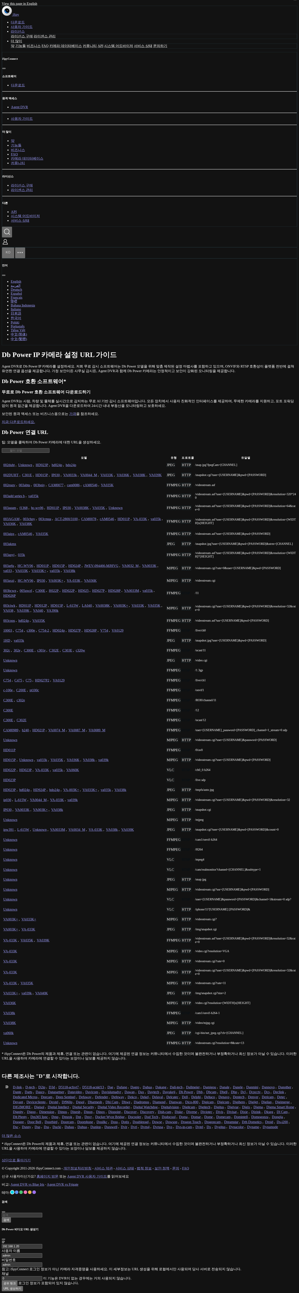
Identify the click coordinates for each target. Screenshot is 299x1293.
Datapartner (56, 1092)
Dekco (132, 1097)
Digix (246, 1107)
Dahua (147, 1087)
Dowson (171, 1122)
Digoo (31, 1112)
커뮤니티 (90, 46)
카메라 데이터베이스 (65, 46)
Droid (269, 1122)
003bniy (39, 485)
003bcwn (9, 590)
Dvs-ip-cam (184, 1127)
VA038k (69, 571)
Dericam (268, 1097)
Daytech (153, 1092)
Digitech (204, 1107)
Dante (17, 1092)
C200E (21, 690)
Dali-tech (176, 1087)
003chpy (29, 519)
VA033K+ (39, 571)
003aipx (8, 534)
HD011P (53, 508)
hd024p (57, 465)
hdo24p (71, 465)
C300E (40, 590)
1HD (6, 640)
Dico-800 (191, 1102)
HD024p (59, 630)
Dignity (18, 1112)
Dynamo (253, 1127)
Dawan (130, 1092)
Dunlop (95, 1127)
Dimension (46, 1112)
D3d (52, 1087)
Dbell (223, 1092)
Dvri (134, 1127)
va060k (8, 1033)
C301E (27, 475)
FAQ (45, 46)
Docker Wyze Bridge (110, 1117)
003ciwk (9, 605)
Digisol (39, 1107)
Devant (18, 1102)
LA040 (87, 605)
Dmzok (67, 1117)
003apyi (8, 555)
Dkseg (268, 1112)
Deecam (46, 1097)
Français (16, 297)
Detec (281, 1097)
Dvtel (199, 1127)
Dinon (88, 1112)
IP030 (55, 475)
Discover (130, 1112)
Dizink (256, 1112)
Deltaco (209, 1097)
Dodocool (169, 1117)
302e (17, 650)
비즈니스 (34, 46)
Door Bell (34, 1122)
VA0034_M (77, 829)
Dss (46, 1127)
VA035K (107, 485)
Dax (141, 1092)
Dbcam (211, 1092)
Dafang (122, 1087)
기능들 (20, 46)
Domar (196, 1117)
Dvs (169, 1127)
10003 (7, 630)
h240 (25, 730)
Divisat (232, 1112)
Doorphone (85, 1122)
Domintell (241, 1117)
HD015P (41, 475)
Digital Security (83, 1107)
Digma (258, 1107)
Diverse (191, 1112)
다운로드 (18, 22)
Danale (224, 1087)
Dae (110, 1087)
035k (21, 555)
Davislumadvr (111, 1092)
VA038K (139, 475)
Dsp (37, 1127)
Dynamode (270, 1127)
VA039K (155, 475)
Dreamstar (231, 1122)
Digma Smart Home (280, 1107)
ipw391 (8, 829)
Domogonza (259, 1117)
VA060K (72, 770)
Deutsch (16, 289)
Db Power (186, 1092)
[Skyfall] (21, 1192)
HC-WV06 (25, 566)
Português (18, 326)
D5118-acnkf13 (93, 1087)
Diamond (159, 1102)
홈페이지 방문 (47, 1176)
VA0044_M (88, 475)
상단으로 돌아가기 (16, 1160)
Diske (179, 1112)
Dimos (62, 1112)
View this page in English (19, 3)
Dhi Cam (112, 1102)
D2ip (41, 1087)
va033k (42, 760)
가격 (72, 414)
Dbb (200, 1092)
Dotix (125, 1122)
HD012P (41, 605)
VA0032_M (130, 566)
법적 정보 (144, 1168)
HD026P (9, 596)
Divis (219, 1112)
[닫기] (4, 68)
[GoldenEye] (30, 1192)
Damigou (209, 1087)
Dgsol (80, 1102)
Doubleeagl (141, 1122)
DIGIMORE (22, 1107)
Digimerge (282, 1102)
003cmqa (45, 519)
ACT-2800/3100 (66, 519)
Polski (15, 322)
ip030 (7, 800)
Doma (183, 1117)
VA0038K (81, 508)
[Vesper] (34, 1192)
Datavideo (75, 1092)
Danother (284, 1087)
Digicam (208, 1102)
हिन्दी (14, 301)
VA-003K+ (71, 790)
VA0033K (149, 566)
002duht (9, 465)
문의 (175, 1168)
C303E (67, 650)
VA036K (123, 475)
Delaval (157, 1097)
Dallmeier (193, 1087)
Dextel (53, 1102)
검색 (6, 1220)
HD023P (42, 465)
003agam (9, 508)
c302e (21, 700)
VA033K (106, 475)
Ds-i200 (282, 1122)
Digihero (239, 1102)
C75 (29, 680)
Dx (209, 1127)
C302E (54, 650)
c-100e (8, 690)
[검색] (7, 232)
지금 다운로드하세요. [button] (18, 422)
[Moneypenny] (25, 1192)
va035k (33, 496)
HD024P (74, 566)
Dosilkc (102, 1122)
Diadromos (141, 1102)
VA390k (52, 610)
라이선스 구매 (22, 36)
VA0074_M (56, 730)
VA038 (8, 610)
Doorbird (51, 1122)
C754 (19, 630)
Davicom (91, 1092)
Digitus (219, 1107)
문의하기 (160, 46)
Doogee (18, 1122)
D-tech (30, 1087)
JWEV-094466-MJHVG (101, 566)
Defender (101, 1097)
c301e (41, 650)
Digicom (223, 1102)
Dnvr (88, 1117)
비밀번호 (9, 1260)
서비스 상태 (143, 46)
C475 (18, 680)
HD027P (98, 590)
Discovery (147, 1112)
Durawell (110, 1127)
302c (6, 650)
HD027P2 (42, 680)
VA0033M (131, 590)
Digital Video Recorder (114, 1107)
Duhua (82, 1127)
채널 (5, 1274)
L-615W (72, 605)
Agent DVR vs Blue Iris (27, 1184)
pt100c (34, 690)
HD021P (38, 730)
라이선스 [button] (18, 31)
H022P (54, 590)
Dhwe (126, 1102)
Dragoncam (212, 1122)
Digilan (266, 1102)
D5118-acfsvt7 (68, 1087)
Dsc (15, 1127)
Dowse (157, 1122)
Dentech (238, 1097)
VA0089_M (97, 730)
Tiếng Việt (18, 330)
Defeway (117, 1097)
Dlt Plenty (20, 1117)
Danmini (252, 1087)
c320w (80, 650)
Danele (238, 1087)
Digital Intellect (58, 1107)
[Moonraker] (16, 1192)
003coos (9, 620)
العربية (15, 286)
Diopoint (114, 1112)
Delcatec (172, 1097)
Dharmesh (95, 1102)
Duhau (69, 1127)
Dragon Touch (191, 1122)
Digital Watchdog (145, 1107)
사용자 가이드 (22, 27)
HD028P (114, 590)
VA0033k (70, 475)
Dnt (78, 1117)
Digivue (233, 1107)
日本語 (16, 313)
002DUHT (11, 475)
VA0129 (117, 630)
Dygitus (220, 1127)
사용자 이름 (11, 1251)
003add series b (14, 496)
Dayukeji (169, 1092)
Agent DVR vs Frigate (62, 1184)
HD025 (83, 590)
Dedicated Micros (25, 1097)
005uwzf (26, 590)
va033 (7, 571)
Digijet (253, 1102)
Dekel (144, 1097)
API (100, 46)
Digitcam (188, 1107)
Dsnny (26, 1127)
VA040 (38, 610)
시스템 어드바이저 (118, 46)
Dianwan (175, 1102)
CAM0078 (88, 519)
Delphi (196, 1097)
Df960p (67, 1102)
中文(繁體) (19, 339)
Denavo (223, 1097)
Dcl (243, 1092)
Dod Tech (151, 1117)
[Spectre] (12, 1192)
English (16, 281)
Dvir (124, 1127)
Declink (278, 1092)
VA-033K (140, 519)
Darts (28, 1092)
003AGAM (11, 519)
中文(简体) (19, 334)
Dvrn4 (145, 1127)
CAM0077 (55, 485)
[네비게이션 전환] (20, 252)
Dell (185, 1097)
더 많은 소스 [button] (11, 1136)
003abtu (24, 485)
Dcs (267, 1092)
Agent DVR (19, 107)
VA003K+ (56, 580)
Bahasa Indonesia (23, 305)
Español (16, 293)
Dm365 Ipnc (39, 1117)
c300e (31, 630)
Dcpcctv (255, 1092)
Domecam (223, 1117)
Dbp (234, 1092)
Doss (114, 1122)
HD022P (68, 590)
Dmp (54, 1117)
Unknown (25, 465)
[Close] (3, 1239)
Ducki (57, 1127)
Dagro (134, 1087)
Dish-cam (164, 1112)
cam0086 (73, 485)
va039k (103, 760)
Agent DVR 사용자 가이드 (87, 1176)
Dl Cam (282, 1112)
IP (3, 1242)
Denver (253, 1097)
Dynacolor (236, 1127)
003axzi (8, 580)
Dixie (244, 1112)
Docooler (134, 1117)
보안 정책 (162, 1168)
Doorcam (67, 1122)
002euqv (9, 485)
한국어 (16, 318)
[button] (5, 245)
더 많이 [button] (16, 41)
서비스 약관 (103, 1168)
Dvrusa (158, 1127)
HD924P (39, 790)
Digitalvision (170, 1107)
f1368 (23, 508)
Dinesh (75, 1112)
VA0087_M (77, 730)
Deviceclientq (36, 1102)
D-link (17, 1087)
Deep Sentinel (65, 1097)
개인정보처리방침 (77, 1168)
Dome (208, 1117)
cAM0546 (90, 485)
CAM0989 (10, 730)
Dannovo (268, 1087)
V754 (104, 630)
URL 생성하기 (12, 1288)
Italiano (16, 309)
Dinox (100, 1112)
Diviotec (206, 1112)
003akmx (9, 544)
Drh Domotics (252, 1122)
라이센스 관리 (45, 36)
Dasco (40, 1092)
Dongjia (277, 1117)
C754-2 (44, 630)
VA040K (41, 993)
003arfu (8, 566)
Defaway (85, 1097)
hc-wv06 (37, 508)
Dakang (160, 1087)
